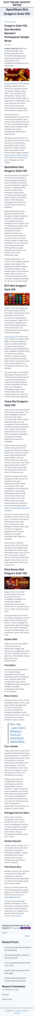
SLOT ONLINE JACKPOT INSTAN (16, 155)
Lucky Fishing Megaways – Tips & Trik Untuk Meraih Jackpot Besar (17, 734)
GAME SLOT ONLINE (10, 22)
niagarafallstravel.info (12, 897)
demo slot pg (7, 999)
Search (4, 933)
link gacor (5, 994)
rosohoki (18, 916)
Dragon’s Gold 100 (11, 336)
